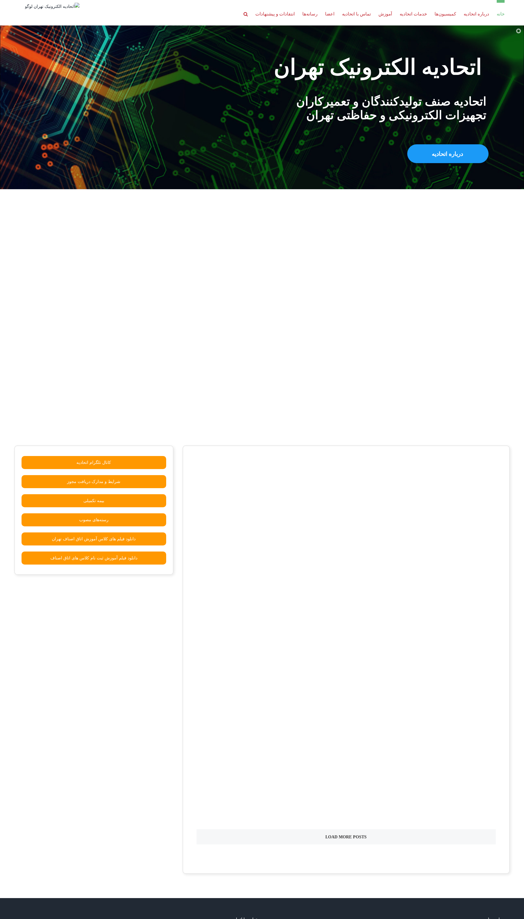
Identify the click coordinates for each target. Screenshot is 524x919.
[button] (246, 12)
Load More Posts (346, 837)
